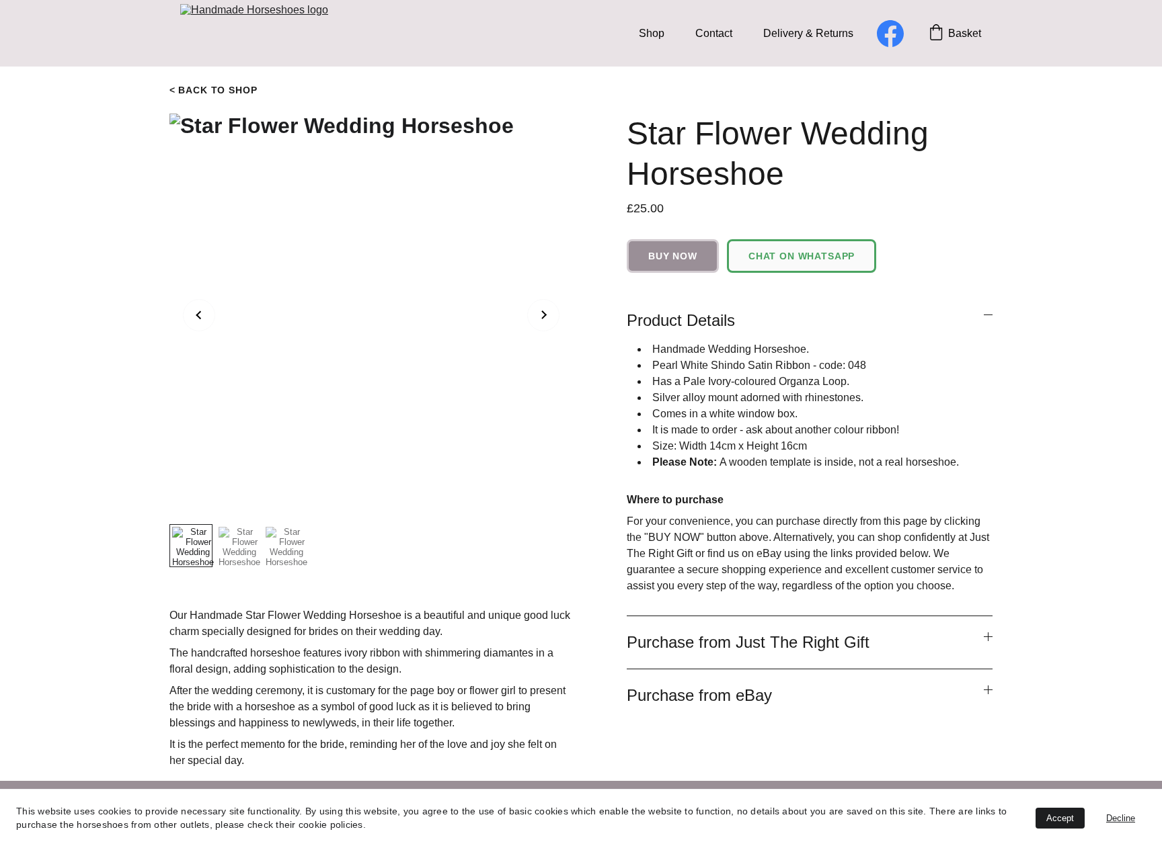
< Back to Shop (213, 90)
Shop (651, 33)
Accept (1060, 818)
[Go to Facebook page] (890, 33)
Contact (713, 33)
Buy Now (672, 256)
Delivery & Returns (808, 33)
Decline (1120, 818)
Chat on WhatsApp (801, 256)
